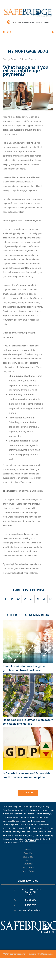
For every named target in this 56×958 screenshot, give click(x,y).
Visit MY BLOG (42, 22)
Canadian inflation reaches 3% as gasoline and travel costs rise (24, 668)
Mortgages (28, 856)
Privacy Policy (28, 871)
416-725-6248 (28, 22)
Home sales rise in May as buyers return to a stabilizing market (28, 721)
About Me (28, 853)
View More (28, 792)
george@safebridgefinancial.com (33, 910)
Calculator (28, 863)
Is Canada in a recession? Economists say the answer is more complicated (26, 775)
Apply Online (28, 867)
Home (7, 32)
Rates (28, 860)
